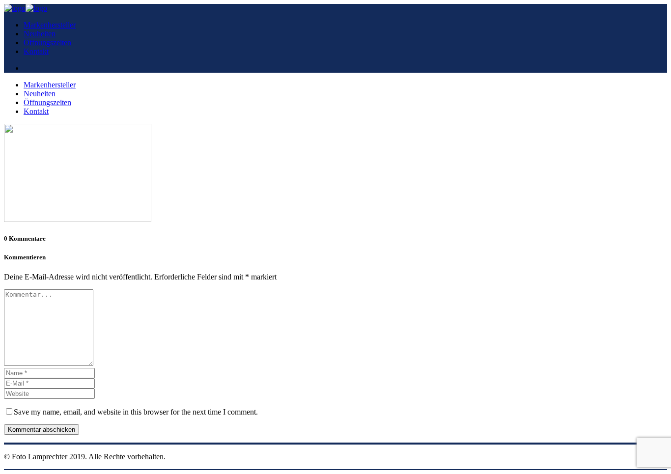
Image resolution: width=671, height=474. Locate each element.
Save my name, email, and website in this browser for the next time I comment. (136, 412)
